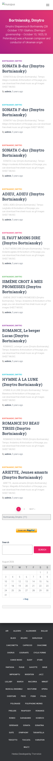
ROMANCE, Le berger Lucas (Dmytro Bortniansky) (21, 335)
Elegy (29, 660)
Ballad (44, 631)
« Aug (25, 599)
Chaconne (42, 645)
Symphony (23, 733)
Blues (13, 638)
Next (31, 509)
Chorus (10, 653)
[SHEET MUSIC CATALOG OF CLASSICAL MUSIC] (9, 5)
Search (5, 542)
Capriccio (27, 645)
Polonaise (15, 704)
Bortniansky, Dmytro (12, 61)
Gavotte (33, 667)
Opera (45, 689)
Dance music (16, 660)
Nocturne (32, 689)
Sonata (26, 725)
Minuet (45, 682)
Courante (24, 653)
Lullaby (8, 682)
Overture (11, 696)
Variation (39, 740)
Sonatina (39, 725)
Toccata (26, 740)
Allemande (31, 631)
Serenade (13, 725)
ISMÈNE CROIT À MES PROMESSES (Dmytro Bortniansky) (22, 286)
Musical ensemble (14, 689)
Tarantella (38, 733)
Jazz (41, 674)
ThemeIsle (36, 754)
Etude (40, 660)
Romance (40, 711)
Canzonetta (12, 645)
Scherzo (40, 718)
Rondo (12, 718)
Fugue (21, 667)
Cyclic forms (40, 653)
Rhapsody (26, 711)
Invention (29, 674)
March (20, 682)
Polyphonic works (34, 704)
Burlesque (37, 638)
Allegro (17, 631)
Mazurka (32, 682)
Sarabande (25, 718)
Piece (23, 696)
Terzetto (13, 740)
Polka (43, 696)
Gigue (44, 667)
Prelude (12, 711)
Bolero (24, 638)
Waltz (26, 747)
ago (17, 91)
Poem (33, 696)
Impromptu (15, 674)
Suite (11, 733)
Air (6, 631)
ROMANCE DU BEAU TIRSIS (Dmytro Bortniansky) (20, 428)
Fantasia (10, 667)
